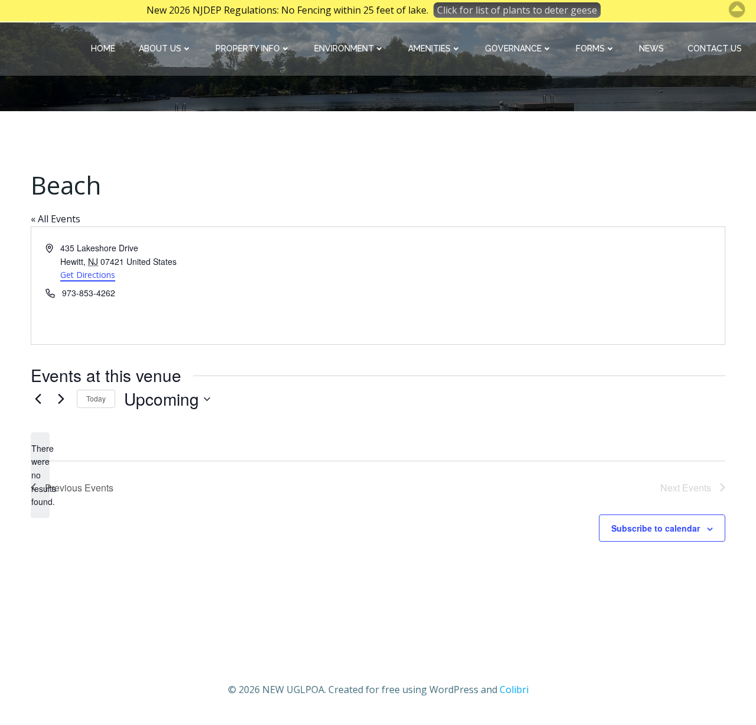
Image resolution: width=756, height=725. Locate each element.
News (651, 48)
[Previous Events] (38, 399)
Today (96, 398)
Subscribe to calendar (655, 528)
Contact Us (714, 48)
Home (103, 48)
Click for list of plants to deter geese (517, 10)
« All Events (55, 218)
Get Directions (87, 274)
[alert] (40, 475)
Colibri (514, 689)
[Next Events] (61, 399)
